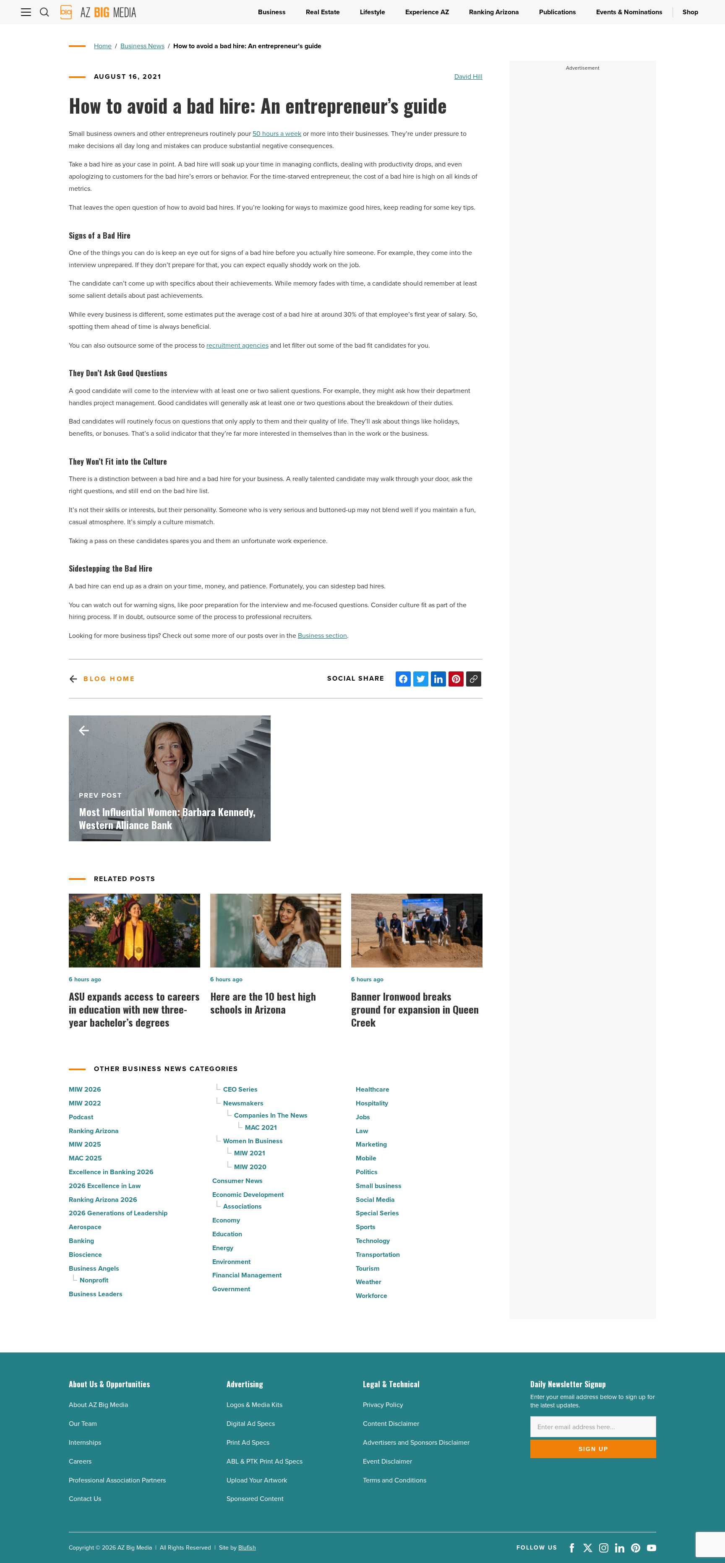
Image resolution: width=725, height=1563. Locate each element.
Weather (368, 1282)
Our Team (83, 1423)
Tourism (368, 1268)
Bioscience (85, 1254)
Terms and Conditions (394, 1480)
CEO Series (240, 1089)
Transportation (378, 1254)
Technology (373, 1241)
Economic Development (248, 1194)
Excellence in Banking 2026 (111, 1172)
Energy (222, 1248)
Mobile (366, 1158)
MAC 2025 (85, 1158)
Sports (366, 1227)
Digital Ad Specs (251, 1423)
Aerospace (85, 1227)
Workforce (371, 1295)
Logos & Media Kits (254, 1405)
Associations (242, 1206)
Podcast (81, 1117)
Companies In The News (271, 1115)
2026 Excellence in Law (105, 1186)
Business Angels (94, 1268)
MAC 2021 (261, 1127)
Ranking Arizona (94, 1131)
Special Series (377, 1213)
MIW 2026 (85, 1089)
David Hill (468, 76)
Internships (85, 1442)
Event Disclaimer (387, 1461)
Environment (231, 1262)
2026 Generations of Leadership (118, 1213)
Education (227, 1234)
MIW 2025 (85, 1144)
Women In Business (253, 1141)
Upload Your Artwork (257, 1480)
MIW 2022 (85, 1103)
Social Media (375, 1199)
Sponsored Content (255, 1498)
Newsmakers (243, 1103)
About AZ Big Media (98, 1405)
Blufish (247, 1547)
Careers (80, 1461)
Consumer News (237, 1181)
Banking (81, 1241)
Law (362, 1131)
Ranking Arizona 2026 (103, 1199)
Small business (379, 1186)
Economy (226, 1220)
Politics (367, 1172)
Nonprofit (94, 1280)
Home (103, 46)
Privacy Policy (383, 1405)
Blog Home (109, 679)
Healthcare (372, 1089)
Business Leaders (96, 1294)
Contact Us (85, 1498)
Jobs (363, 1117)
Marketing (371, 1144)
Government (231, 1289)
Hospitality (372, 1103)
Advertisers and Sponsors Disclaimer (416, 1442)
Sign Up (593, 1449)
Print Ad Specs (248, 1442)
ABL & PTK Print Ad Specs (265, 1461)
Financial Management (247, 1275)
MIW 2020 (250, 1167)
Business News (142, 46)
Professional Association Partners (117, 1480)
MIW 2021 (249, 1153)
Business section (322, 635)
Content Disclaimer (391, 1423)
